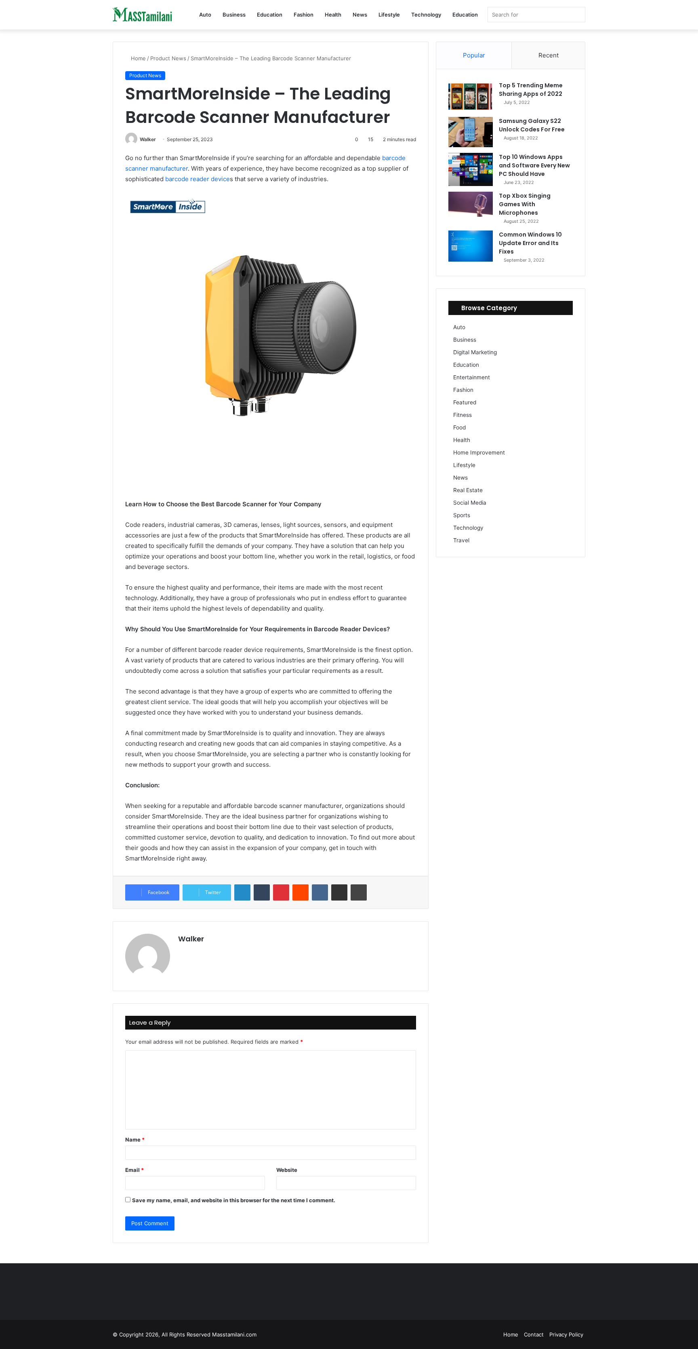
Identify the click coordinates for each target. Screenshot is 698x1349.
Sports (461, 515)
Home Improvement (479, 452)
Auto (205, 14)
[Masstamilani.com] (143, 15)
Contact (534, 1334)
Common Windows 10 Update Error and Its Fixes (530, 243)
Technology (426, 14)
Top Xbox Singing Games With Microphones (525, 204)
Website (286, 1170)
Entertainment (471, 377)
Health (333, 14)
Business (234, 14)
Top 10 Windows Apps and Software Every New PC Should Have (534, 165)
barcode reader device (197, 179)
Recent (548, 55)
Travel (461, 540)
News (360, 14)
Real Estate (468, 490)
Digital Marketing (475, 352)
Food (459, 427)
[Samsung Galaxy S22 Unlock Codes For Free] (470, 132)
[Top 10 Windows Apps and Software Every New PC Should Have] (470, 169)
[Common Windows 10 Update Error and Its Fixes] (470, 246)
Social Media (469, 502)
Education (269, 14)
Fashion (303, 14)
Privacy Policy (566, 1334)
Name (135, 1139)
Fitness (462, 415)
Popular (474, 55)
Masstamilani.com (234, 1334)
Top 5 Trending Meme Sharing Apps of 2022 (531, 89)
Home (137, 58)
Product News (168, 58)
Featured (464, 402)
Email (134, 1170)
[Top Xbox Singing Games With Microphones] (470, 204)
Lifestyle (389, 14)
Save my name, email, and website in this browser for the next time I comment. (233, 1200)
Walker (148, 139)
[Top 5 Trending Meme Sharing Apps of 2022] (470, 96)
